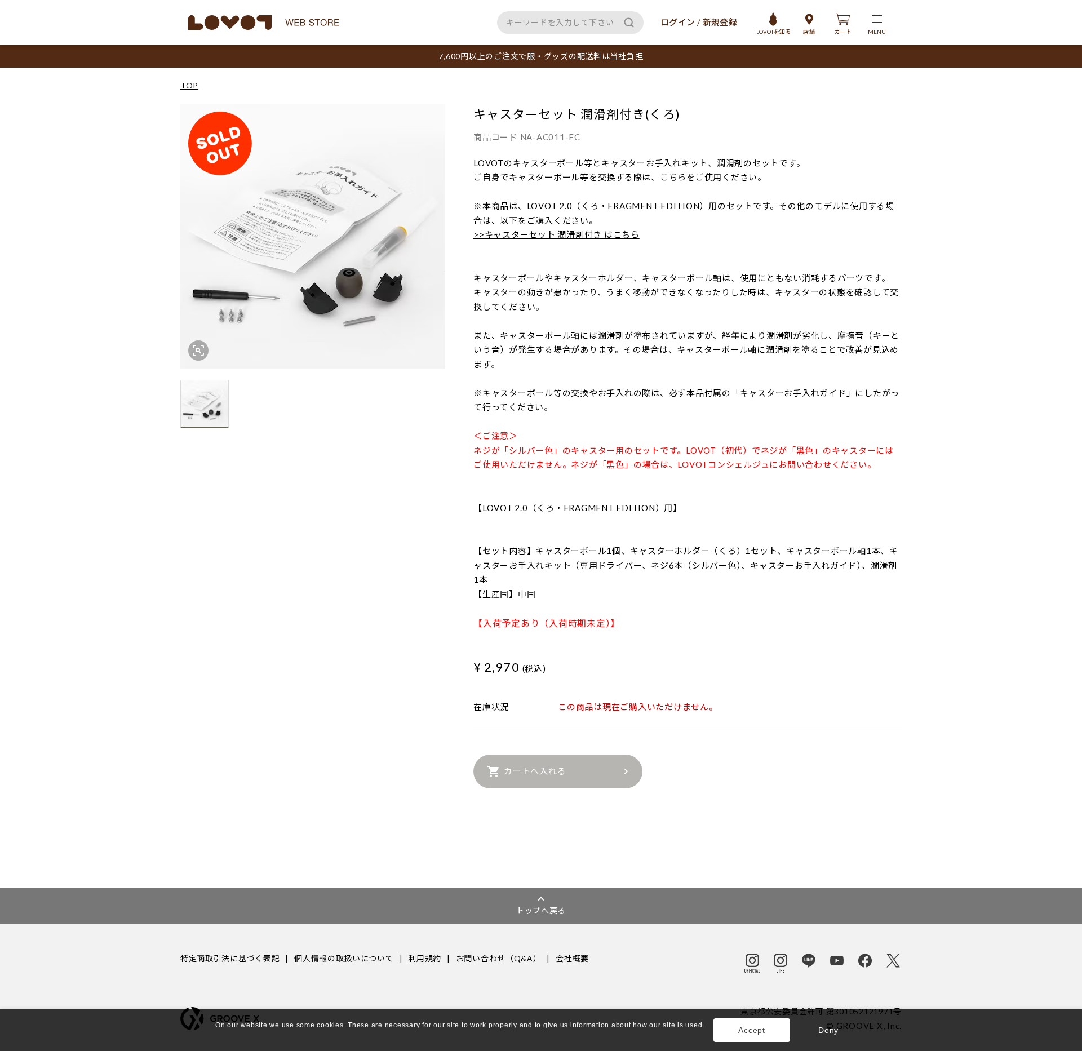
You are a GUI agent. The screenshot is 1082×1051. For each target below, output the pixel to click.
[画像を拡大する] (198, 350)
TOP (189, 85)
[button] (216, 1036)
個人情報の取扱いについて (343, 958)
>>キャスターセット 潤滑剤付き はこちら (556, 234)
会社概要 (572, 958)
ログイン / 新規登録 (698, 22)
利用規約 (424, 958)
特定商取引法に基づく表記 (230, 958)
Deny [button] (828, 1030)
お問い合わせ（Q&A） (499, 958)
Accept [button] (751, 1030)
